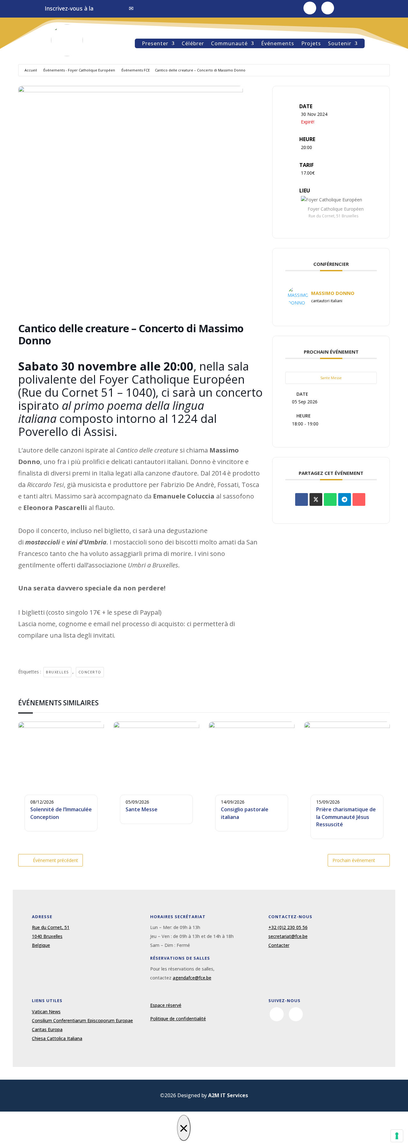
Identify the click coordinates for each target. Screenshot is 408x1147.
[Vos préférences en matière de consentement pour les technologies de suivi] (397, 1136)
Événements (277, 44)
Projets (311, 44)
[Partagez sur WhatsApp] (330, 499)
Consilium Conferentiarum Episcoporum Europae (82, 1020)
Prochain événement (353, 860)
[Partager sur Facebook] (301, 499)
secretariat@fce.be (288, 936)
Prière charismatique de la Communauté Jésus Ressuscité (346, 817)
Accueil (31, 70)
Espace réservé (165, 1005)
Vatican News (46, 1011)
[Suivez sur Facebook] (309, 8)
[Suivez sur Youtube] (327, 8)
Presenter (155, 44)
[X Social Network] (316, 499)
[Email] (359, 499)
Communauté (229, 44)
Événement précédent (55, 860)
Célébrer (193, 44)
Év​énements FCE (135, 70)
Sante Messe (331, 377)
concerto (89, 672)
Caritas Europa (47, 1029)
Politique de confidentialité (178, 1019)
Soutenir (339, 44)
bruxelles (57, 672)
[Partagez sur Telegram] (344, 499)
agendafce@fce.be (192, 978)
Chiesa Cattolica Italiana (57, 1038)
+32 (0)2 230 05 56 (288, 927)
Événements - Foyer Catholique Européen (79, 70)
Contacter (278, 945)
